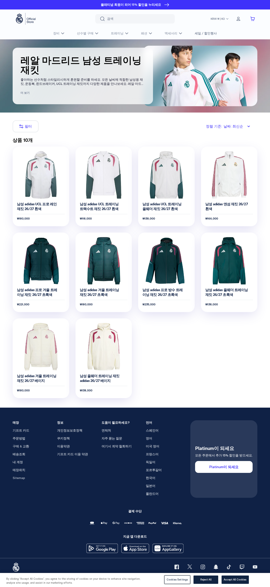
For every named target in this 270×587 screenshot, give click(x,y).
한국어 (150, 478)
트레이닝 (117, 33)
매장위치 (19, 470)
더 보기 (25, 92)
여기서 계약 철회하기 (117, 446)
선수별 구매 (85, 33)
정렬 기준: (224, 126)
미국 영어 (152, 446)
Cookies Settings (177, 579)
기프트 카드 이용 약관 (72, 454)
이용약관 (63, 446)
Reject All (205, 579)
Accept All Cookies (235, 579)
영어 (149, 438)
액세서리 (171, 33)
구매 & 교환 (21, 446)
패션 (144, 33)
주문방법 (19, 438)
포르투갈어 (154, 470)
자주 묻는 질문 (112, 438)
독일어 (150, 462)
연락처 (106, 430)
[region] (135, 580)
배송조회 (19, 454)
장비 (56, 33)
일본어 (150, 486)
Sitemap (19, 478)
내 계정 (18, 462)
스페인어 (152, 430)
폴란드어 (152, 494)
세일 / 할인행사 (206, 33)
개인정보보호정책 (69, 430)
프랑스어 (152, 454)
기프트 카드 (21, 430)
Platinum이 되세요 (224, 467)
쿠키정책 (63, 438)
